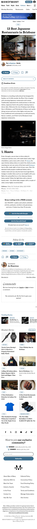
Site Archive (24, 497)
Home (14, 21)
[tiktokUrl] (26, 432)
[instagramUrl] (16, 432)
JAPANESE (12, 250)
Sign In (27, 225)
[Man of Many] (18, 467)
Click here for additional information (18, 512)
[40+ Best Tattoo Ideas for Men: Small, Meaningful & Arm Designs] (25, 320)
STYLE (3, 414)
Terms (21, 228)
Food (23, 21)
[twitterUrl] (11, 432)
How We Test (8, 497)
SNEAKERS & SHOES (24, 414)
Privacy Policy (28, 228)
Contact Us (7, 494)
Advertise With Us (9, 480)
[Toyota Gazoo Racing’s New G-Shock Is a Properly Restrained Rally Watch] (9, 337)
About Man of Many (31, 277)
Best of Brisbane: (27, 373)
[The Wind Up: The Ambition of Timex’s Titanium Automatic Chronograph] (4, 320)
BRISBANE (4, 250)
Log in (21, 287)
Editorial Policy (25, 476)
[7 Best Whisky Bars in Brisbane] (27, 337)
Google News (19, 244)
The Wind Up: (14, 321)
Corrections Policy (26, 480)
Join (26, 287)
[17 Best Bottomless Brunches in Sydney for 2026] (9, 385)
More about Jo (4, 277)
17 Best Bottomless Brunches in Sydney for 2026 (8, 397)
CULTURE (22, 368)
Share (7, 72)
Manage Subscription (27, 494)
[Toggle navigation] (35, 6)
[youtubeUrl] (21, 432)
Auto (17, 5)
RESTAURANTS (20, 250)
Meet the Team (8, 483)
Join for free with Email (18, 221)
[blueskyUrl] (31, 432)
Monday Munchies (7, 9)
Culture (23, 5)
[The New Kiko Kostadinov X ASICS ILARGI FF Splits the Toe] (27, 407)
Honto (28, 161)
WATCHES (12, 318)
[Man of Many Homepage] (9, 2)
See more (32, 330)
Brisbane (32, 165)
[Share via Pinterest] (33, 54)
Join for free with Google (20, 213)
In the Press (7, 490)
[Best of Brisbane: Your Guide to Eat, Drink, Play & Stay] (27, 361)
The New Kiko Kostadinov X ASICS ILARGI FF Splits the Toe (27, 419)
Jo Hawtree (11, 63)
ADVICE (32, 318)
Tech (7, 5)
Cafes (28, 9)
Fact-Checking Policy (27, 483)
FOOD (18, 24)
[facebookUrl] (5, 432)
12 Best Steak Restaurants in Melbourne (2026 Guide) (27, 397)
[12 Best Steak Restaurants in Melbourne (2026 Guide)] (27, 385)
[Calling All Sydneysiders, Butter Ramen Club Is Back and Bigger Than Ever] (9, 361)
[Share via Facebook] (33, 47)
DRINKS (22, 344)
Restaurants (19, 9)
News (3, 5)
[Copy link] (33, 58)
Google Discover (8, 244)
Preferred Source (31, 244)
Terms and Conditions (27, 490)
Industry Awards (9, 487)
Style (12, 5)
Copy (16, 72)
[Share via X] (33, 50)
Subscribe (29, 2)
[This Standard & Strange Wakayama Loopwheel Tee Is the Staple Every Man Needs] (9, 407)
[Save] (22, 72)
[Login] (34, 2)
